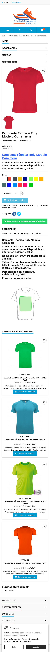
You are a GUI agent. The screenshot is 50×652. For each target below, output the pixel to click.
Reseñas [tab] (36, 233)
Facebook (9, 590)
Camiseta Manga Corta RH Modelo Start (25, 563)
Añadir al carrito (14, 200)
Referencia (7, 141)
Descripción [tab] (9, 229)
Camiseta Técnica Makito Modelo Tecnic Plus (25, 378)
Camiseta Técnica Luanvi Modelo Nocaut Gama (25, 502)
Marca (23, 141)
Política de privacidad (21, 641)
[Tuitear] (19, 214)
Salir (14, 647)
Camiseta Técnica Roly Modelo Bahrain (25, 439)
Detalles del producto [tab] (15, 233)
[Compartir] (14, 214)
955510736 (16, 2)
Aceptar (36, 647)
